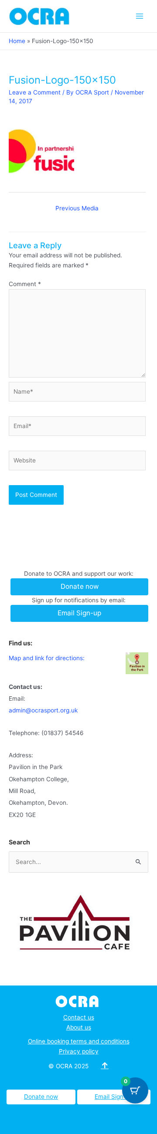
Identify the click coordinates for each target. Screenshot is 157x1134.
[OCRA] (78, 1000)
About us (78, 1027)
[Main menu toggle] (139, 15)
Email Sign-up (114, 1096)
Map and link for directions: (47, 658)
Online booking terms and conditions (79, 1041)
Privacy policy (79, 1051)
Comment (25, 283)
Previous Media (77, 208)
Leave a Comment (35, 92)
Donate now (41, 1096)
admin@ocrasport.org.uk (43, 710)
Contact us (78, 1017)
